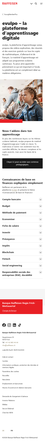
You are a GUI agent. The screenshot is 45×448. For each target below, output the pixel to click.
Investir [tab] (6, 232)
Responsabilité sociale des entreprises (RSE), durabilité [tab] (17, 273)
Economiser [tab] (8, 219)
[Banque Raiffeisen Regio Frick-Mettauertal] (10, 3)
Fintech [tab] (6, 259)
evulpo (14, 190)
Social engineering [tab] (12, 265)
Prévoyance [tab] (8, 239)
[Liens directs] (31, 3)
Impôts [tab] (6, 245)
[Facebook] (4, 325)
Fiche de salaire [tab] (10, 226)
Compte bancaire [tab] (11, 199)
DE (3, 431)
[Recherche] (36, 3)
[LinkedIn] (14, 325)
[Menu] (41, 3)
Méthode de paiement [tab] (14, 212)
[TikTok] (19, 325)
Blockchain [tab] (8, 252)
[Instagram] (9, 325)
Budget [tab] (6, 206)
